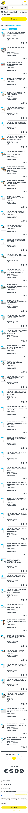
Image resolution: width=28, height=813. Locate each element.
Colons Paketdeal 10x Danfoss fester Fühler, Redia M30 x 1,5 (16, 79)
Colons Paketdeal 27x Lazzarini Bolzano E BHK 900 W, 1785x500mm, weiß (17, 545)
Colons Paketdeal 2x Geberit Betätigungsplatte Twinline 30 (16, 576)
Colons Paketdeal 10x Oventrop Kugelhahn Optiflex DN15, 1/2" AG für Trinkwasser (16, 182)
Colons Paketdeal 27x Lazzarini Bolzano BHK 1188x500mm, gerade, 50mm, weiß (17, 393)
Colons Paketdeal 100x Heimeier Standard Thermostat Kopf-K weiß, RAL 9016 (16, 34)
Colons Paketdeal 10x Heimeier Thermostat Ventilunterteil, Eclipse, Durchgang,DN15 (16, 138)
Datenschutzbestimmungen (21, 794)
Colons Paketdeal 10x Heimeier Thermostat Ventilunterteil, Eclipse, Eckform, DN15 (16, 153)
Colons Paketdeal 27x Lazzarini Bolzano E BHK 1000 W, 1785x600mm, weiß (16, 454)
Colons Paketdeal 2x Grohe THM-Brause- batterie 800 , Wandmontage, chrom (16, 591)
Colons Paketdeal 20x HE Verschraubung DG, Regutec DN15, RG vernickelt (16, 256)
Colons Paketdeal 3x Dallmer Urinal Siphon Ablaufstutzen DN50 (15, 695)
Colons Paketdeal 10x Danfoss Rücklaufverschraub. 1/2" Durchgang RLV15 (16, 93)
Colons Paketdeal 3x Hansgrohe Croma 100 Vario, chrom (16, 738)
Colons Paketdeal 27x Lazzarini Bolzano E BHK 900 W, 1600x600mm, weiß (16, 530)
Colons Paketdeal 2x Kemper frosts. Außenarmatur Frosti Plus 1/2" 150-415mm (16, 636)
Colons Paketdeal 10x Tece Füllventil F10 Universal (14, 226)
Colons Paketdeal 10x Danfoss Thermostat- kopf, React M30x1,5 (16, 123)
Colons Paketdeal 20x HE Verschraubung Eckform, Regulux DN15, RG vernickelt (17, 286)
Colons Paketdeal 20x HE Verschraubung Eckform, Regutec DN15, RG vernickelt (17, 301)
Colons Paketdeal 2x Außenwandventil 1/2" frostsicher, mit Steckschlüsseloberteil (14, 561)
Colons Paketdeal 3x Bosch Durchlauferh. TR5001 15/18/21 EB (16, 680)
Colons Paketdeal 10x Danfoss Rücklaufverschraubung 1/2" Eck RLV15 (17, 109)
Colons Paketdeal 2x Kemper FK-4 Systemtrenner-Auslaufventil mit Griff (17, 621)
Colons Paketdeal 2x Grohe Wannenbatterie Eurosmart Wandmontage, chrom (15, 606)
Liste (13, 29)
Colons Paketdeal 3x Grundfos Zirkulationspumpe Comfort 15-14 (16, 724)
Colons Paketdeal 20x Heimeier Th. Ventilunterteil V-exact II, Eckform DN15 (17, 332)
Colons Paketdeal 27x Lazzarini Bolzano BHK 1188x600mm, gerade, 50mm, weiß (17, 408)
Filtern (14, 19)
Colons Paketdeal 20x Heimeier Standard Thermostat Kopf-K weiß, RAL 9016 (16, 317)
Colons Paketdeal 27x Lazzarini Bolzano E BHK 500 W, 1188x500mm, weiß (17, 484)
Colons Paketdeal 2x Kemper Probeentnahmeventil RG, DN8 (15, 651)
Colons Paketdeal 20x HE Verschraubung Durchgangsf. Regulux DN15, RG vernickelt (16, 271)
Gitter (5, 29)
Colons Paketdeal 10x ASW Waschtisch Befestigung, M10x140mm (14, 64)
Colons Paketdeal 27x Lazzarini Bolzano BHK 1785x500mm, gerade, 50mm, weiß (17, 438)
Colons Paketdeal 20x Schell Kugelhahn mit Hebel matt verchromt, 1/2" (15, 378)
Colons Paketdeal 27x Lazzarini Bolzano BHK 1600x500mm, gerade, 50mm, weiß (17, 423)
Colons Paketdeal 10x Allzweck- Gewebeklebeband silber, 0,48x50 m (17, 49)
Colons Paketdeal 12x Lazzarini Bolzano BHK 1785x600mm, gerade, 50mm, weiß (17, 241)
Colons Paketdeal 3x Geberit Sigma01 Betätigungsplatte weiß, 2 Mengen (17, 710)
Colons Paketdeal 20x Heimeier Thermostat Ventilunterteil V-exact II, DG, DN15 (16, 347)
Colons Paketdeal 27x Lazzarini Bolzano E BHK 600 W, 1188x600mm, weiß (17, 499)
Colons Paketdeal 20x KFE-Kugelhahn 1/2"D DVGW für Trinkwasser (14, 362)
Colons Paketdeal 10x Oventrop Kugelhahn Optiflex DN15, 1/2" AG (16, 167)
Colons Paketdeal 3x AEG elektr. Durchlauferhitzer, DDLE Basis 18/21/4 (16, 666)
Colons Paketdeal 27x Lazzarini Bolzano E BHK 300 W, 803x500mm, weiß (17, 469)
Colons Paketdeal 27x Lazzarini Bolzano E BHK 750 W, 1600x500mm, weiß (17, 515)
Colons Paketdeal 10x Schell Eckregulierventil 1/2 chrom (15, 212)
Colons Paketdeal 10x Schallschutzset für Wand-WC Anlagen (16, 197)
